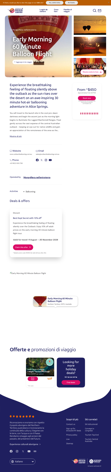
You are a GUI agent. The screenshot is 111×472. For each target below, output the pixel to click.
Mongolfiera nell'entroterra (37, 177)
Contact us (70, 424)
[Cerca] (94, 10)
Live (67, 439)
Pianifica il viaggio (68, 10)
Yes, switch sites (54, 3)
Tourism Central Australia (91, 440)
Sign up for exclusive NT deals (73, 429)
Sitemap (69, 443)
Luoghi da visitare (43, 10)
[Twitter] (23, 451)
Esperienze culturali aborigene (24, 444)
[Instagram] (17, 451)
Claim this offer (21, 247)
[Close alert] (108, 2)
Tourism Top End (92, 435)
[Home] (15, 11)
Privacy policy (71, 435)
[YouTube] (29, 451)
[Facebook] (11, 451)
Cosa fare (56, 10)
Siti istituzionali (91, 424)
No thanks (71, 3)
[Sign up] (99, 10)
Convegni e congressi (89, 429)
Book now (87, 98)
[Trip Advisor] (35, 451)
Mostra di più (16, 136)
